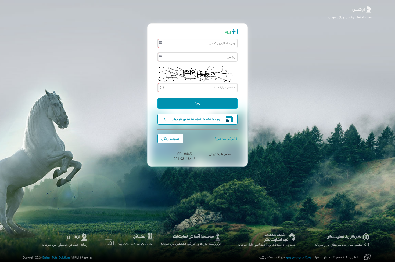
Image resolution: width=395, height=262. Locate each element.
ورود (197, 103)
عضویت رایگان (170, 138)
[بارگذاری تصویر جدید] (162, 87)
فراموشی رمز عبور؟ (226, 138)
